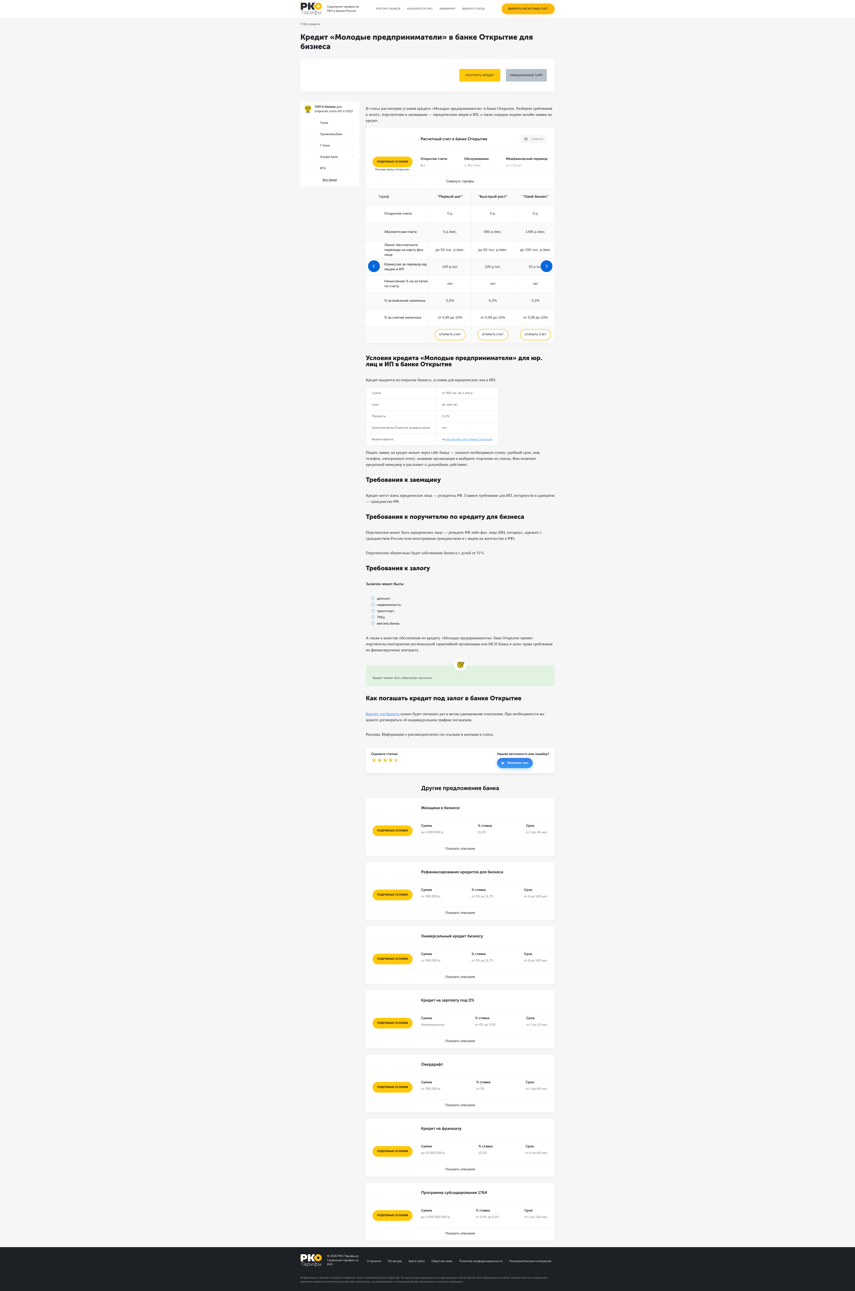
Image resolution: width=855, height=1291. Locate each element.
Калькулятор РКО (420, 8)
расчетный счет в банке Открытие (469, 439)
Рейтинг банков (388, 8)
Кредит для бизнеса (382, 714)
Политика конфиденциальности (481, 1261)
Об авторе (395, 1261)
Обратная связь (441, 1261)
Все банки (329, 179)
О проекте (374, 1261)
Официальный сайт (526, 75)
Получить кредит (479, 75)
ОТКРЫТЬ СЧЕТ (450, 334)
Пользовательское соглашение (530, 1261)
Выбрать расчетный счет (528, 8)
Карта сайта (417, 1261)
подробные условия (392, 161)
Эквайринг (447, 8)
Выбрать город (473, 8)
